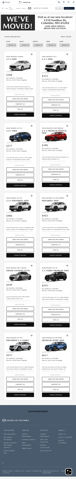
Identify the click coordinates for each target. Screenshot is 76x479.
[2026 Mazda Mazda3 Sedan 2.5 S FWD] (20, 65)
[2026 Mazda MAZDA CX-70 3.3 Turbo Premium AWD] (56, 276)
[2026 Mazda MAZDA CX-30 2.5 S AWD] (20, 137)
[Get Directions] (64, 2)
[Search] (69, 2)
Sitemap (28, 471)
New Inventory (10, 434)
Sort (61, 41)
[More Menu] (2, 8)
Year (8, 41)
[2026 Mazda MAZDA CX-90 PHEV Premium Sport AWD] (56, 346)
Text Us (20, 109)
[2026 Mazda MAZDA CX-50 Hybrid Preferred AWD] (56, 207)
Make (21, 41)
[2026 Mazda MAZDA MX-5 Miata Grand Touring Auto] (20, 276)
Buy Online (59, 8)
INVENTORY (9, 430)
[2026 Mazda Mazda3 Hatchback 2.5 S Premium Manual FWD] (56, 136)
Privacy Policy (7, 471)
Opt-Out (7, 472)
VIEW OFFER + (20, 94)
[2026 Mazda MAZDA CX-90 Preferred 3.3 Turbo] (20, 346)
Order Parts (27, 448)
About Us (62, 434)
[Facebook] (3, 463)
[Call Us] (59, 2)
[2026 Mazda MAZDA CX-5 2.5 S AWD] (56, 66)
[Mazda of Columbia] (30, 8)
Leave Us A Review (65, 437)
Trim (48, 41)
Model (35, 41)
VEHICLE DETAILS (20, 114)
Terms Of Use (19, 471)
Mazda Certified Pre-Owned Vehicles (10, 445)
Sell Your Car (45, 450)
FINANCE (44, 430)
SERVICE (25, 430)
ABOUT (61, 430)
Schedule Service (69, 8)
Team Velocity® (54, 471)
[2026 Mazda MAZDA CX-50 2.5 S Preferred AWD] (20, 207)
